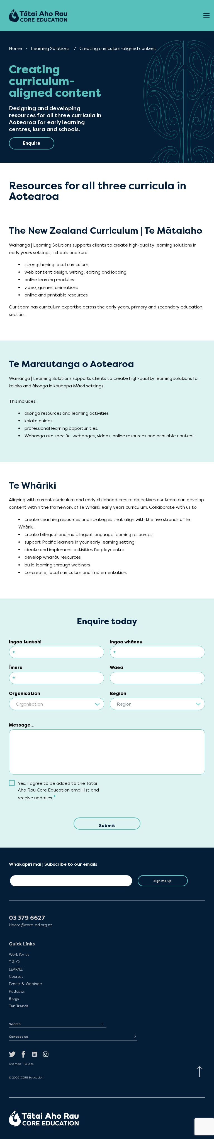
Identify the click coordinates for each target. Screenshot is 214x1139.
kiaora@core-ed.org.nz (30, 925)
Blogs (14, 998)
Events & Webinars (25, 984)
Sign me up (163, 881)
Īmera (16, 667)
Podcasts (17, 991)
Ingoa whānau (126, 642)
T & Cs (14, 962)
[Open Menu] (206, 15)
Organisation (24, 693)
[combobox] (56, 702)
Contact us (18, 1037)
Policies (28, 1064)
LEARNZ (16, 969)
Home (15, 48)
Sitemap (15, 1064)
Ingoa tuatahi (25, 642)
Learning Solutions (50, 48)
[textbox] (56, 704)
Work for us (19, 954)
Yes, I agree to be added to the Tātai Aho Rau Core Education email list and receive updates (58, 791)
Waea (116, 667)
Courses (16, 976)
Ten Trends (18, 1006)
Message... (22, 725)
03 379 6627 (27, 918)
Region (118, 693)
